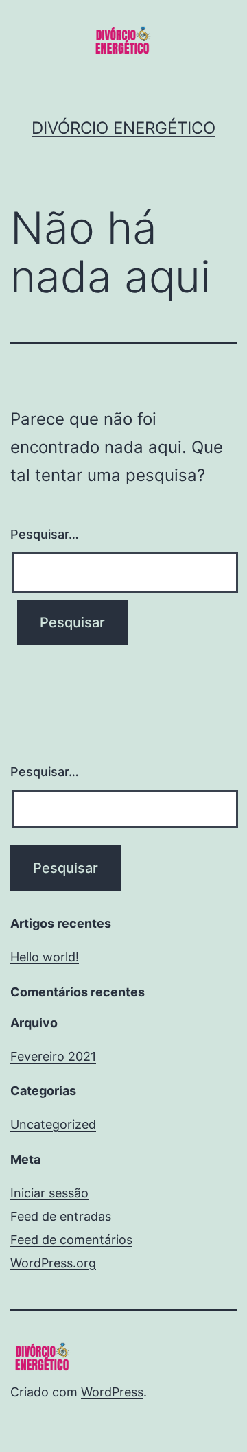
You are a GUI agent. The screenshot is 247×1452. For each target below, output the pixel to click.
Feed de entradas (60, 1216)
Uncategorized (53, 1124)
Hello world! (44, 957)
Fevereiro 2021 (53, 1056)
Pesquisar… (44, 534)
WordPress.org (53, 1263)
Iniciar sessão (49, 1193)
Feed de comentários (71, 1239)
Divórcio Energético (123, 128)
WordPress (112, 1392)
